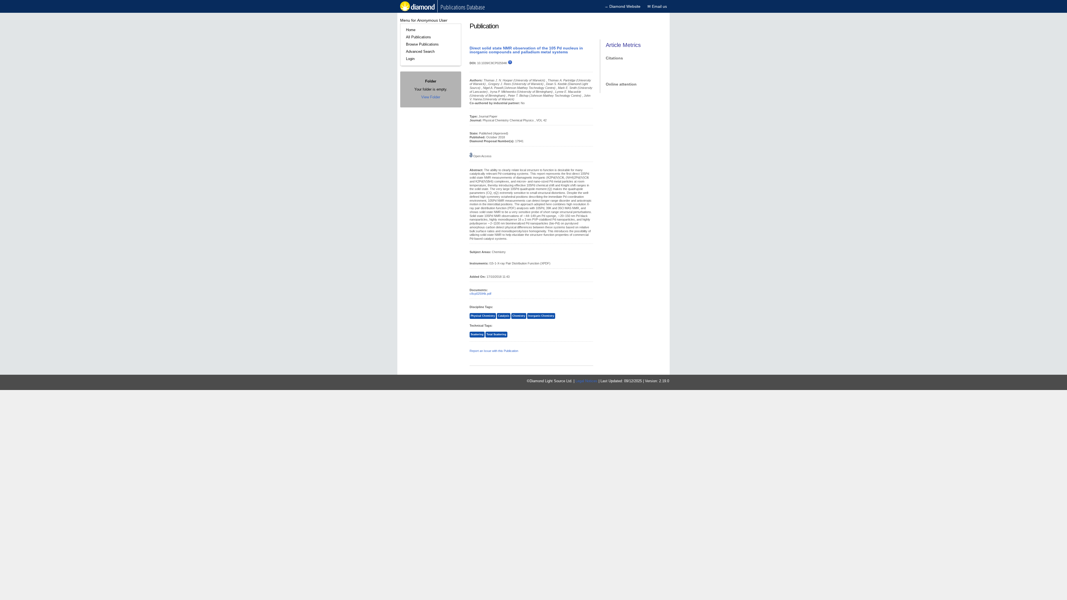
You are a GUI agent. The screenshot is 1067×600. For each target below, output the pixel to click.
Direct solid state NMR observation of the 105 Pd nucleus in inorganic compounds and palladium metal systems (526, 50)
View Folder (430, 97)
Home (410, 30)
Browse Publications (422, 44)
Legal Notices (586, 381)
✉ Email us (657, 6)
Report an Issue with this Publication (494, 350)
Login (410, 59)
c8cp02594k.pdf (480, 293)
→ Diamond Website (622, 6)
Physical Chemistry (483, 315)
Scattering (477, 334)
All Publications (418, 37)
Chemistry (518, 315)
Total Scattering (496, 334)
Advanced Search (420, 51)
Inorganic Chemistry (541, 315)
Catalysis (503, 315)
